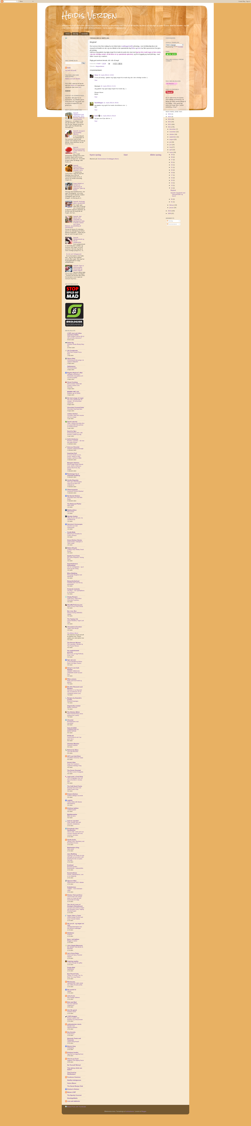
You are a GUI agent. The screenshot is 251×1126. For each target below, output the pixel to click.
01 (172, 202)
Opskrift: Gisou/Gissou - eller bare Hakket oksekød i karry (78, 168)
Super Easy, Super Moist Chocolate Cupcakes (74, 599)
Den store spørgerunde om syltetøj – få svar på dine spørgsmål (74, 401)
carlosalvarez (130, 1111)
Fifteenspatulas (72, 489)
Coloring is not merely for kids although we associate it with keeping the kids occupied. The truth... (75, 858)
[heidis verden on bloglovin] (171, 85)
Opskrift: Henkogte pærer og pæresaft (79, 202)
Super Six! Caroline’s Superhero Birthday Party (74, 764)
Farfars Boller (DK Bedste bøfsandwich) (74, 802)
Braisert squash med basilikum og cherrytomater (75, 1018)
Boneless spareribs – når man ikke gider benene (75, 441)
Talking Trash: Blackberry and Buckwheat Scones (75, 842)
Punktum (69, 934)
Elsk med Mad (72, 1002)
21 (172, 167)
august (171, 139)
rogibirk (69, 800)
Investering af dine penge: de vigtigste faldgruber (75, 361)
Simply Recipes (72, 597)
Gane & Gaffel (72, 728)
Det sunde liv (71, 989)
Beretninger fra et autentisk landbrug (73, 474)
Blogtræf (173, 190)
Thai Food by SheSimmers (71, 1073)
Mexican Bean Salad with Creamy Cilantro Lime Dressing (74, 385)
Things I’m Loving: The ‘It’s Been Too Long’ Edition (75, 976)
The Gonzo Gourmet (74, 770)
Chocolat (70, 720)
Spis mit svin (71, 660)
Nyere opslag (95, 155)
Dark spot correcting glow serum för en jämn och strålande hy (74, 483)
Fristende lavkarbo (73, 589)
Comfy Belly (71, 532)
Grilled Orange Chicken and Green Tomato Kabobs (75, 918)
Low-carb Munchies (72, 751)
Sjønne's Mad (71, 881)
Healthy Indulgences (74, 1080)
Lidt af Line (71, 996)
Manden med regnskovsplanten (72, 1026)
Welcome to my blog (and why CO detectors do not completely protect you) (74, 691)
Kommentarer (172, 224)
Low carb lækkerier (73, 1101)
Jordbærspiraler (71, 810)
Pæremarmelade (72, 368)
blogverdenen (100, 66)
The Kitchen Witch (73, 712)
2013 (169, 122)
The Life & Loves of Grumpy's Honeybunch (75, 905)
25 (172, 162)
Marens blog (71, 1046)
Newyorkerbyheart (73, 581)
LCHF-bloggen (72, 1016)
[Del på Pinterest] (121, 64)
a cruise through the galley (74, 963)
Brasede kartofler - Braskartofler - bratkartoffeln (75, 867)
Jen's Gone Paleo (73, 953)
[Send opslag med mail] (109, 63)
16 (172, 178)
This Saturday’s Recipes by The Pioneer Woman (75, 645)
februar (171, 205)
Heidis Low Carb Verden (72, 78)
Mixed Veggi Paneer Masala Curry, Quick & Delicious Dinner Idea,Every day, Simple (75, 467)
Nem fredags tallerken (73, 997)
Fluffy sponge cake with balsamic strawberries (74, 823)
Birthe (133, 48)
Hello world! (70, 505)
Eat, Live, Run (72, 611)
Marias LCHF (71, 1092)
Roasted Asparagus (72, 701)
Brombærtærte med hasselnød (72, 722)
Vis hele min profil (70, 70)
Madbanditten (72, 510)
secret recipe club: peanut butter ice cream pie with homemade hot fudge (74, 898)
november (172, 131)
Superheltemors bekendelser (72, 564)
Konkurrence (70, 1033)
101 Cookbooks (72, 350)
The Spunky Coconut (74, 1095)
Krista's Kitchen (72, 794)
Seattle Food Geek (73, 556)
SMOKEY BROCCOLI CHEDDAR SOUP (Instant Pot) (74, 672)
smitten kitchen (72, 414)
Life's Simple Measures (75, 945)
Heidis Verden (89, 15)
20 (172, 170)
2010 (169, 211)
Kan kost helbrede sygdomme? (72, 1004)
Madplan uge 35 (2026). (74, 393)
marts (171, 152)
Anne (139, 48)
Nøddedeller (70, 969)
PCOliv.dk (70, 735)
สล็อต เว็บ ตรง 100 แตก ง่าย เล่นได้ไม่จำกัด (75, 518)
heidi (98, 63)
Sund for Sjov (71, 431)
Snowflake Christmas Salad (75, 757)
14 (172, 183)
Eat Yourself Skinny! (74, 1065)
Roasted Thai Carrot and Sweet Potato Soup (74, 788)
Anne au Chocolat (73, 447)
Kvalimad (70, 865)
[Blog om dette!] (116, 64)
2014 (169, 119)
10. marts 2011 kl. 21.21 (108, 86)
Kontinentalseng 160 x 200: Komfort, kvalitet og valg (75, 433)
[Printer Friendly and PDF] (171, 55)
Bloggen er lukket (72, 941)
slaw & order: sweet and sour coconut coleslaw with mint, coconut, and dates (75, 833)
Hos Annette (71, 1032)
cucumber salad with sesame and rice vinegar (75, 416)
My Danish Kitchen (73, 496)
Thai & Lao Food (72, 1059)
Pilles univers (71, 679)
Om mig (75, 34)
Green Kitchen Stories (74, 540)
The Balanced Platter (74, 504)
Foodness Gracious (73, 1077)
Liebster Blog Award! (73, 1041)
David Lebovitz (72, 421)
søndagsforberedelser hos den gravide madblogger (74, 927)
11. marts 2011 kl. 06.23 (108, 116)
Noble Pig (70, 342)
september (172, 137)
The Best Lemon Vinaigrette (75, 772)
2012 (169, 124)
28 (172, 157)
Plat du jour (71, 981)
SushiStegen (99, 102)
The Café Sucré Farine (74, 786)
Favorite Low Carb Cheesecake (72, 526)
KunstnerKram (72, 873)
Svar (96, 80)
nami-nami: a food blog (75, 776)
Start (126, 155)
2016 (169, 114)
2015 (169, 116)
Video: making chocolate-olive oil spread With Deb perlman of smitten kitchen (75, 425)
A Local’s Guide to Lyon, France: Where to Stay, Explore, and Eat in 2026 (74, 456)
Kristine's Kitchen (73, 1089)
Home (68, 34)
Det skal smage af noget (75, 398)
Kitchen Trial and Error (74, 895)
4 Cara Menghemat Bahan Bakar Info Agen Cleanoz (74, 662)
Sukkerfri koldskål (72, 745)
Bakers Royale (72, 548)
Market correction (72, 707)
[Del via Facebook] (119, 64)
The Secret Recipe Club (75, 1086)
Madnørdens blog (73, 847)
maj (170, 147)
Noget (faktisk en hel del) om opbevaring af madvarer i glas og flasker (79, 187)
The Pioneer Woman (74, 642)
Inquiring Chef (72, 453)
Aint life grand (72, 1010)
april (170, 149)
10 (172, 188)
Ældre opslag (155, 155)
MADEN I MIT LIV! (73, 391)
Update (69, 991)
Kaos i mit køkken (73, 939)
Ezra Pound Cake (73, 974)
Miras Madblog (72, 573)
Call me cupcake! (73, 821)
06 (172, 199)
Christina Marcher (73, 743)
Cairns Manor (71, 1083)
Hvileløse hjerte (71, 1011)
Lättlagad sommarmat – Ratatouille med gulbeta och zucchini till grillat (75, 376)
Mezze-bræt (70, 511)
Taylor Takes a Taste (74, 915)
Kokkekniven (71, 887)
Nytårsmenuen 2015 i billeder (75, 882)
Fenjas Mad (71, 967)
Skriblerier (70, 933)
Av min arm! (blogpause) (73, 254)
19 (172, 172)
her (80, 87)
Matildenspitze (72, 814)
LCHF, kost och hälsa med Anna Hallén (74, 334)
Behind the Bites (72, 750)
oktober (172, 134)
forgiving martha (72, 961)
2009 (169, 213)
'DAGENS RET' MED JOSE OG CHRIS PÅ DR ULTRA (75, 984)
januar (171, 207)
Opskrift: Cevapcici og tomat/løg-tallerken (79, 132)
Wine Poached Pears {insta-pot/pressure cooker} (75, 714)
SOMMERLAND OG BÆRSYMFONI (73, 730)
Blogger (143, 1111)
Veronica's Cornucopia (74, 524)
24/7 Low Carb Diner (74, 756)
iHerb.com (74, 85)
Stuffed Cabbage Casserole (75, 795)
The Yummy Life (72, 619)
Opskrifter (84, 34)
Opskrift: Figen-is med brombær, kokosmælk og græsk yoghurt (78, 268)
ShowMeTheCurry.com (74, 605)
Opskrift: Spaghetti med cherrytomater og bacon (178, 194)
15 (172, 180)
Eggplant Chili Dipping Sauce (75, 1060)
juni (170, 144)
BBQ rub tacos (71, 816)
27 (172, 159)
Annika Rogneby (72, 480)
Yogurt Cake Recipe (73, 628)
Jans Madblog (72, 854)
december (172, 129)
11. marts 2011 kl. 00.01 (111, 102)
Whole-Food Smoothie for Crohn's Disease (74, 534)
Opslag (170, 221)
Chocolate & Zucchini (74, 627)
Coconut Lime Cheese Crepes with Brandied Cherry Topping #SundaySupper (75, 909)
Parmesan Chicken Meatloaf (75, 491)
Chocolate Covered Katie (75, 407)
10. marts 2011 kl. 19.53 (106, 75)
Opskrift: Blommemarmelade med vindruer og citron (79, 150)
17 (172, 175)
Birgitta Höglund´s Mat (74, 372)
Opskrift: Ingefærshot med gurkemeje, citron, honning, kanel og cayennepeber (78, 116)
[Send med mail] (114, 64)
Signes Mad (71, 358)
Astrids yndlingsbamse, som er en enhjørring (75, 875)
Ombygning (70, 1048)
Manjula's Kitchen (73, 463)
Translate (180, 47)
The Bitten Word (72, 633)
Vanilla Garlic (71, 840)
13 (172, 185)
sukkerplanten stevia (74, 1024)
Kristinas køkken (73, 808)
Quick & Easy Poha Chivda (75, 606)
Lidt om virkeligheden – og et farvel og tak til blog (75, 567)
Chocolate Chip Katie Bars (74, 409)
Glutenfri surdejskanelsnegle (75, 448)
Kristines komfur (72, 1052)
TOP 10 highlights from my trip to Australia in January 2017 (75, 779)
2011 (169, 127)
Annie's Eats (71, 762)
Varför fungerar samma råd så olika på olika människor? (75, 337)
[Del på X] (118, 64)
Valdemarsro (71, 366)
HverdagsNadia (72, 1098)
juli (170, 142)
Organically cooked (73, 706)
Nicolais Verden (72, 516)
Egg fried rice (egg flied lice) (75, 1054)
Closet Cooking (72, 382)
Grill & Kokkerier (72, 439)
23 (172, 165)
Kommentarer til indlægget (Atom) (108, 159)
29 (172, 154)
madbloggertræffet (127, 46)
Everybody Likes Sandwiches (72, 829)
